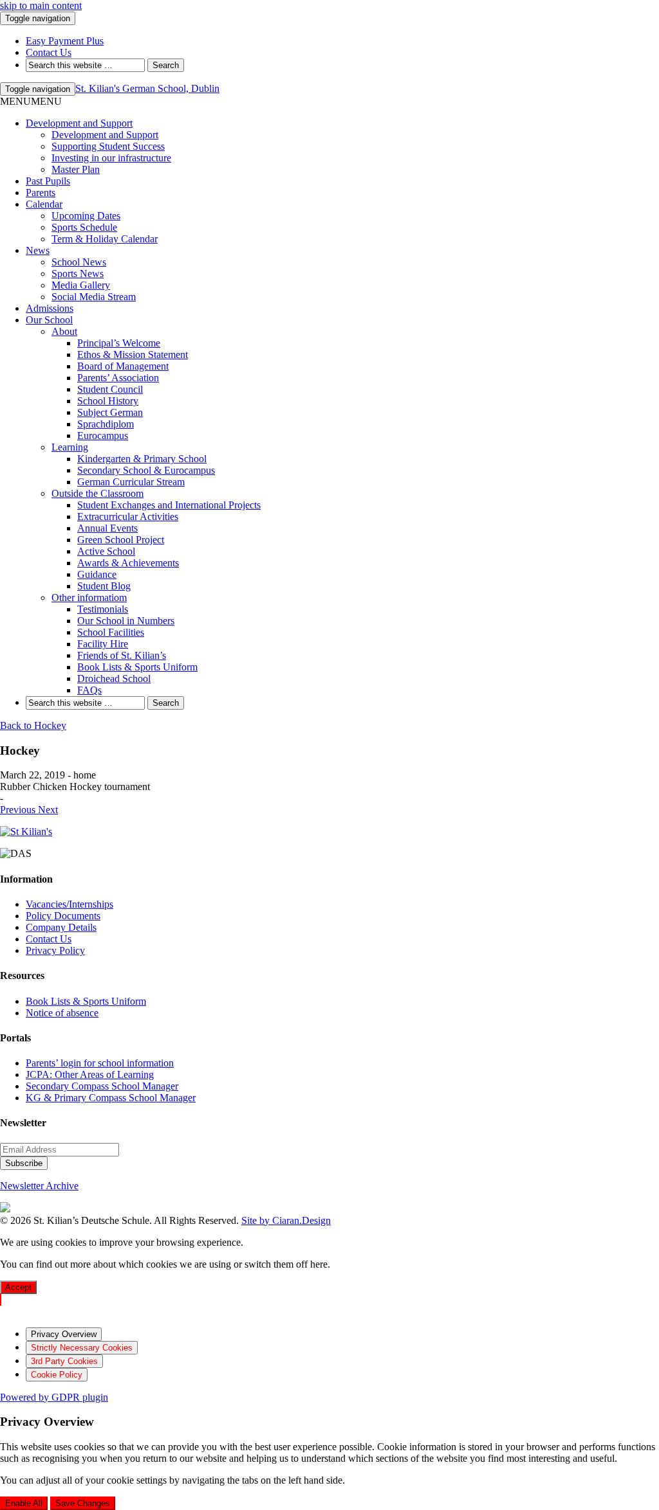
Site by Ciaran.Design (286, 1220)
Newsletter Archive (39, 1185)
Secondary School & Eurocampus (146, 470)
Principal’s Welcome (118, 342)
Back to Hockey (33, 725)
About (64, 331)
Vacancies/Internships (69, 904)
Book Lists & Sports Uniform (137, 666)
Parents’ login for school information (100, 1062)
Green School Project (120, 539)
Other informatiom (89, 597)
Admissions (49, 308)
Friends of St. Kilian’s (121, 655)
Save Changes (82, 1503)
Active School (106, 551)
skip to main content (41, 5)
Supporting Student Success (108, 146)
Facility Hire (102, 643)
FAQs (89, 690)
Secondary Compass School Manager (102, 1086)
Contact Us (48, 938)
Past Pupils (48, 180)
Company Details (61, 927)
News (38, 250)
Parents (40, 192)
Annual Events (107, 528)
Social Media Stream (93, 296)
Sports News (77, 273)
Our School (49, 319)
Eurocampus (102, 435)
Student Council (110, 389)
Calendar (44, 204)
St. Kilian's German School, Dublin (147, 88)
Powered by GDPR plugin (54, 1397)
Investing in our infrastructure (111, 157)
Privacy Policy (55, 950)
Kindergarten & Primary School (142, 458)
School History (107, 400)
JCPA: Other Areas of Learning (90, 1074)
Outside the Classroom (97, 493)
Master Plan (75, 169)
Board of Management (123, 366)
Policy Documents (63, 915)
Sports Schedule (84, 227)
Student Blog (104, 585)
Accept (18, 1287)
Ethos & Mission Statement (132, 354)
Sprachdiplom (105, 423)
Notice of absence (62, 1012)
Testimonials (102, 609)
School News (78, 261)
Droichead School (114, 678)
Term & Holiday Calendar (104, 238)
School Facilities (110, 632)
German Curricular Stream (131, 481)
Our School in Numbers (125, 620)
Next (48, 809)
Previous (19, 809)
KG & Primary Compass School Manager (111, 1097)
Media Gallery (80, 285)
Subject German (110, 412)
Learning (69, 447)
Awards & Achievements (128, 562)
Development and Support (79, 123)
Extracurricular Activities (127, 516)
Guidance (96, 574)
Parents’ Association (118, 377)
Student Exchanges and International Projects (169, 504)
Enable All (23, 1503)
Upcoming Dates (85, 215)
